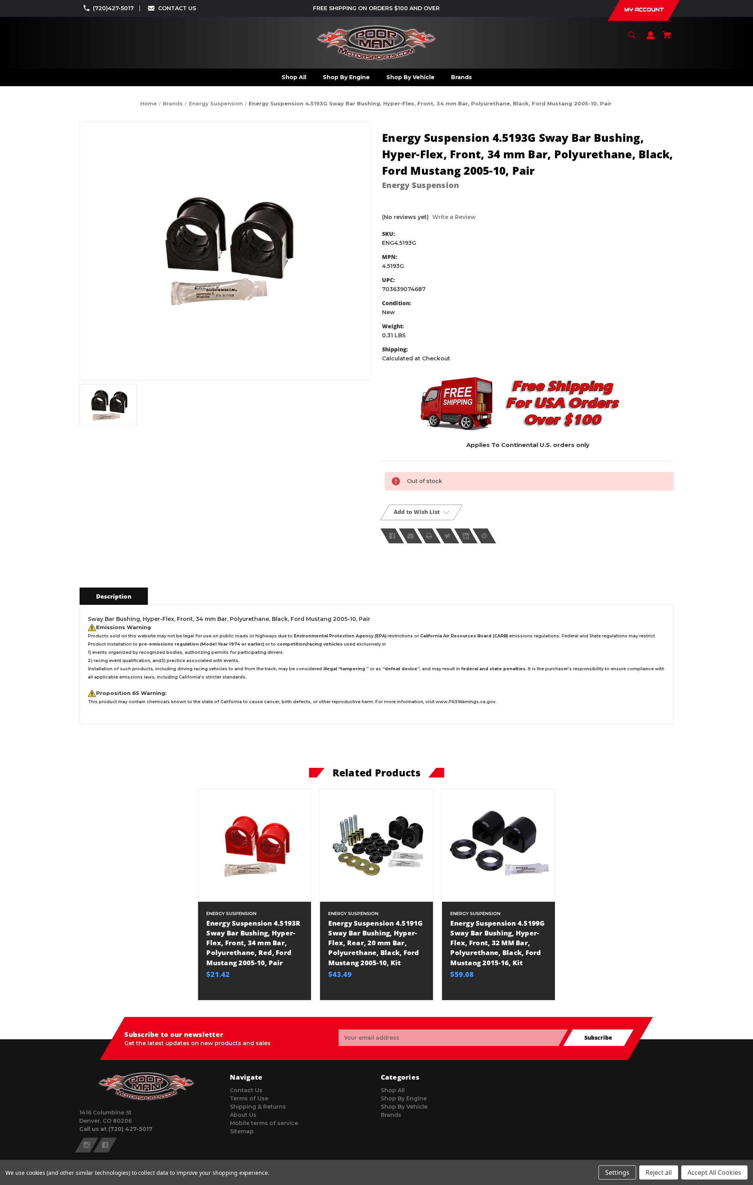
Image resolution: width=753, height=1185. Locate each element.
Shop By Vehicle (404, 1106)
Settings (617, 1172)
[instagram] (87, 1145)
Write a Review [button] (454, 217)
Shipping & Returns (258, 1106)
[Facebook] (392, 535)
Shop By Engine (404, 1098)
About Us (243, 1114)
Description (113, 596)
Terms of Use (249, 1098)
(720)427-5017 (113, 8)
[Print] (429, 535)
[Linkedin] (466, 535)
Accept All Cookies (714, 1172)
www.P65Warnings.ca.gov (465, 701)
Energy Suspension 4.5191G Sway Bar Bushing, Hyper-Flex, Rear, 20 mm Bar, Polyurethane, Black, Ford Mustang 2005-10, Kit (375, 943)
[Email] (410, 535)
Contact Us (246, 1090)
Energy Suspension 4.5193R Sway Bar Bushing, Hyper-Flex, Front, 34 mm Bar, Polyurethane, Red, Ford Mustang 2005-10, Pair (253, 943)
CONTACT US (177, 8)
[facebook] (105, 1145)
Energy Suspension (420, 185)
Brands (391, 1114)
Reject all (659, 1172)
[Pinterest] (484, 535)
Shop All (393, 1090)
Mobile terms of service (264, 1123)
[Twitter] (447, 535)
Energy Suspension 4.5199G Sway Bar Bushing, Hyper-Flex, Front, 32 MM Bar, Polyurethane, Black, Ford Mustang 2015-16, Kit (497, 943)
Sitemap (242, 1131)
